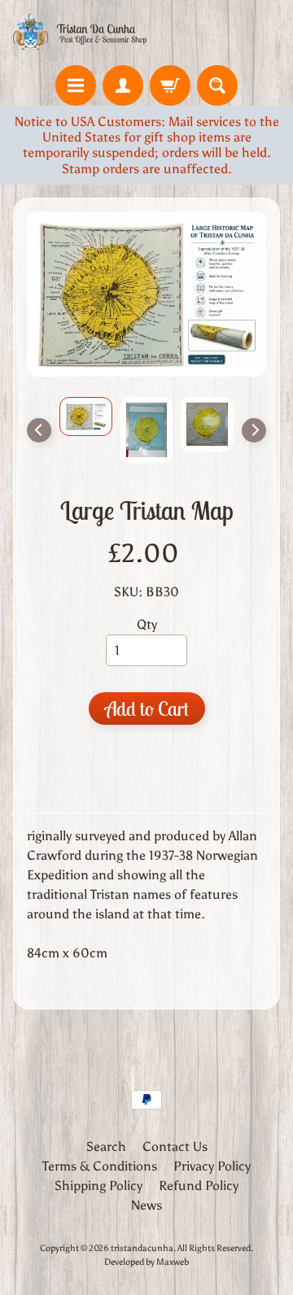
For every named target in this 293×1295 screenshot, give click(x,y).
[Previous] (39, 430)
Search (106, 1146)
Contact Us (175, 1146)
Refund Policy (198, 1185)
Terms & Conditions (99, 1166)
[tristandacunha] (79, 32)
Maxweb (172, 1261)
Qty (147, 624)
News (146, 1205)
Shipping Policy (98, 1185)
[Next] (254, 430)
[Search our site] (217, 85)
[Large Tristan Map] (85, 416)
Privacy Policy (212, 1166)
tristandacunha (142, 1248)
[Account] (123, 85)
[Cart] (170, 85)
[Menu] (75, 85)
